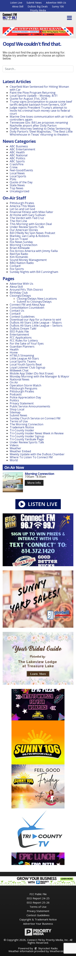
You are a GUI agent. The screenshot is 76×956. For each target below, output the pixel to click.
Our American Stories (24, 230)
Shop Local (17, 409)
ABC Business (19, 146)
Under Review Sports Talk (27, 227)
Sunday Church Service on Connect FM (35, 418)
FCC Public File (38, 894)
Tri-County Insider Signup (27, 436)
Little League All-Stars (24, 358)
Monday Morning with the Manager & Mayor (39, 376)
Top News (16, 188)
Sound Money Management (28, 260)
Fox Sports (17, 269)
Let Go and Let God (22, 209)
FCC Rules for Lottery (24, 340)
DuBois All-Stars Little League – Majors (36, 322)
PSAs (13, 179)
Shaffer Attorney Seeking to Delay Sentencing (40, 128)
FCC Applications (21, 337)
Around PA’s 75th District (26, 290)
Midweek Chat (19, 370)
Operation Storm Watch (25, 385)
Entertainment (19, 334)
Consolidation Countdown (27, 308)
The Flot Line (18, 221)
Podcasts (16, 394)
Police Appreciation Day (25, 397)
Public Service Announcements (30, 406)
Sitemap (15, 412)
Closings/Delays (20, 296)
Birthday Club (19, 293)
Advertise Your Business (38, 923)
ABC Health (17, 152)
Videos (14, 445)
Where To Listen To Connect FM (31, 457)
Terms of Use (19, 421)
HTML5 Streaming (22, 355)
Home (14, 352)
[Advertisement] (38, 31)
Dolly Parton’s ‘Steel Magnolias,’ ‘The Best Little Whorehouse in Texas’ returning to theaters (41, 133)
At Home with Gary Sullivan (27, 215)
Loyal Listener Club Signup (27, 367)
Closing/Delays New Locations (37, 299)
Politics (14, 400)
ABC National (18, 155)
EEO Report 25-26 (38, 902)
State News (17, 185)
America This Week (22, 206)
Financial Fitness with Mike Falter (31, 212)
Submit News (34, 2)
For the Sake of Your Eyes (27, 343)
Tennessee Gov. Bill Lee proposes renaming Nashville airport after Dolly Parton (39, 124)
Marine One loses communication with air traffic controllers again (41, 118)
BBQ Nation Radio (22, 263)
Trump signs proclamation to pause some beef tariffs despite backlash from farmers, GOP (41, 103)
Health (14, 349)
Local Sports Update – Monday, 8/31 (34, 96)
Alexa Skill (17, 6)
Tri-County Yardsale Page (27, 439)
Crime (13, 167)
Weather (15, 448)
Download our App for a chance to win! (35, 319)
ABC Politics (17, 158)
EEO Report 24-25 (38, 898)
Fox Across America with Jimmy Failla (34, 251)
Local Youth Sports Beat (26, 364)
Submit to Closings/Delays (34, 302)
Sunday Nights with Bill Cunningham (34, 272)
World (14, 460)
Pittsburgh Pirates (22, 203)
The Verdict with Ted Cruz (27, 218)
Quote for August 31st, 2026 (28, 99)
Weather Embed (20, 451)
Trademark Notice (22, 427)
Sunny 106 (58, 6)
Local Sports (18, 176)
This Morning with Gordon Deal (31, 224)
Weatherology (58, 951)
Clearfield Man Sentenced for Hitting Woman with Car (39, 88)
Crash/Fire (17, 164)
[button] (69, 18)
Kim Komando (19, 257)
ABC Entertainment (22, 149)
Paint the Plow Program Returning (32, 93)
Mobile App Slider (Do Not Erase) (31, 373)
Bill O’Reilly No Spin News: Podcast (32, 233)
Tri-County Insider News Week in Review (36, 433)
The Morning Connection (26, 424)
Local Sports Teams (23, 361)
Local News (17, 173)
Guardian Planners (22, 346)
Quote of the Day (21, 182)
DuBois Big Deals (38, 6)
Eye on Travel (19, 239)
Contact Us (17, 311)
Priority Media (38, 10)
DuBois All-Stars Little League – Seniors (36, 325)
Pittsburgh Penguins (23, 388)
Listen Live (16, 2)
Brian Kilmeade (20, 248)
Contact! (15, 266)
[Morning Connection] (13, 482)
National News (19, 379)
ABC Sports (17, 161)
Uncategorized (19, 191)
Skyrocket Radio (47, 948)
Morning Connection (23, 245)
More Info (34, 483)
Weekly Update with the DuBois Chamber (37, 454)
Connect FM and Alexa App (27, 305)
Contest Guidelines (22, 316)
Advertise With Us (56, 2)
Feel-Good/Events (21, 170)
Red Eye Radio (19, 254)
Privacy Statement (22, 403)
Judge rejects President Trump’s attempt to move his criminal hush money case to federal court (40, 110)
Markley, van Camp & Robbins (29, 236)
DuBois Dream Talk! (23, 328)
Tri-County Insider (22, 430)
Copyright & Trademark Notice (38, 919)
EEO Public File (19, 331)
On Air (14, 382)
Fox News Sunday (21, 242)
